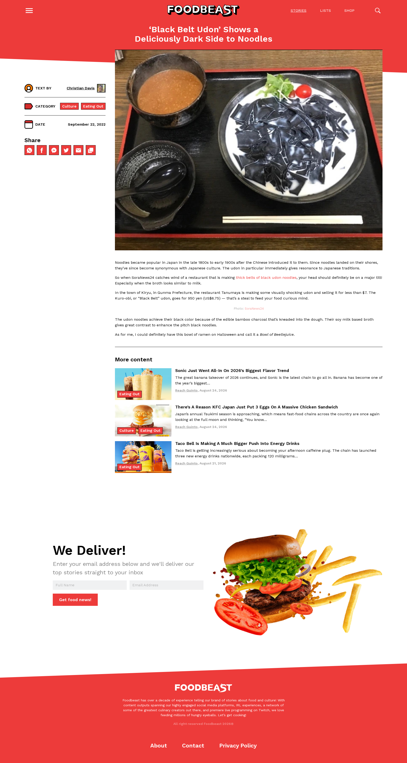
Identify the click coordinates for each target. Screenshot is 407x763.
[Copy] (91, 150)
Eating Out (93, 106)
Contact (193, 745)
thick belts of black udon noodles (266, 277)
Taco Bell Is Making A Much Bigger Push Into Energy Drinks (237, 443)
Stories (298, 10)
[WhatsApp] (29, 150)
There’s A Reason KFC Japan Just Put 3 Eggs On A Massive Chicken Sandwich (256, 406)
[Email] (78, 150)
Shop (349, 10)
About (158, 745)
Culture (69, 106)
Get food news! (75, 599)
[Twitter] (66, 150)
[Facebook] (42, 150)
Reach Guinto (186, 390)
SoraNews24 (254, 308)
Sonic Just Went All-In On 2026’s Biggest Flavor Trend (232, 370)
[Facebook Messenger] (54, 150)
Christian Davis (81, 88)
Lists (325, 10)
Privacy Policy (238, 745)
